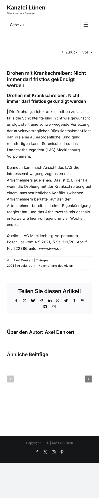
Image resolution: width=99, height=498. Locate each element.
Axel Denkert (23, 260)
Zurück (71, 52)
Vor (85, 52)
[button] (10, 379)
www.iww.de (50, 248)
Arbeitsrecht (26, 265)
